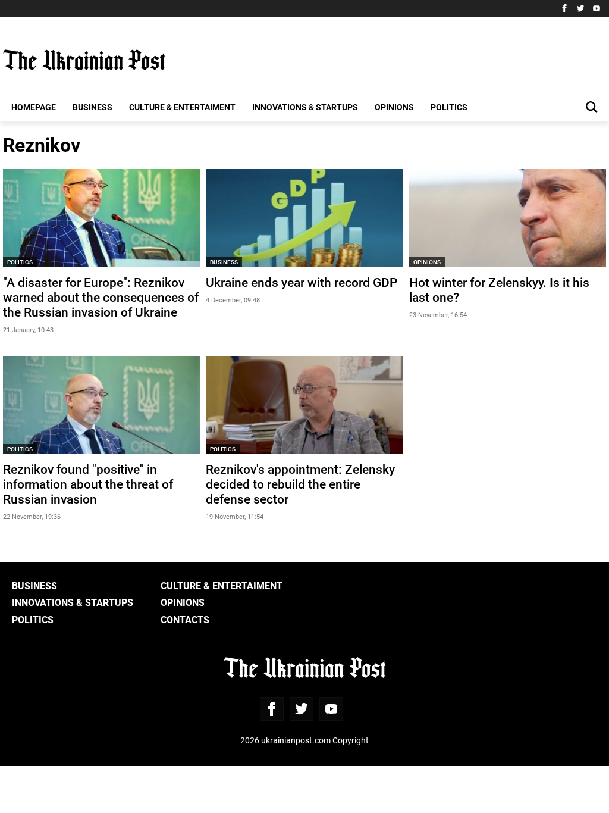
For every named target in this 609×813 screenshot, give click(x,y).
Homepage (33, 106)
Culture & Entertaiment (182, 106)
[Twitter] (580, 8)
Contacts (185, 619)
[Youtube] (596, 8)
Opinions (394, 106)
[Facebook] (564, 8)
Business (92, 106)
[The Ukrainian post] (84, 60)
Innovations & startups (305, 106)
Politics (449, 106)
